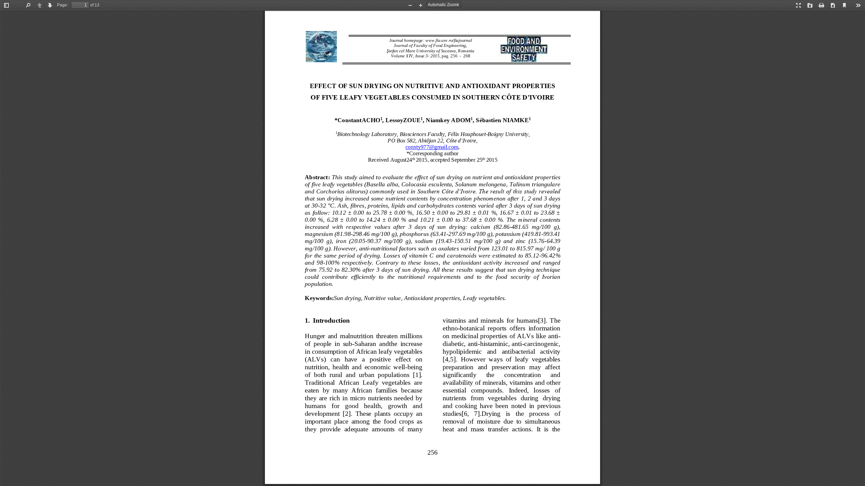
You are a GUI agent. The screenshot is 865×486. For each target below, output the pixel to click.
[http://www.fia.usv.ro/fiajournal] (448, 40)
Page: (62, 5)
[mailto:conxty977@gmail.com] (432, 147)
